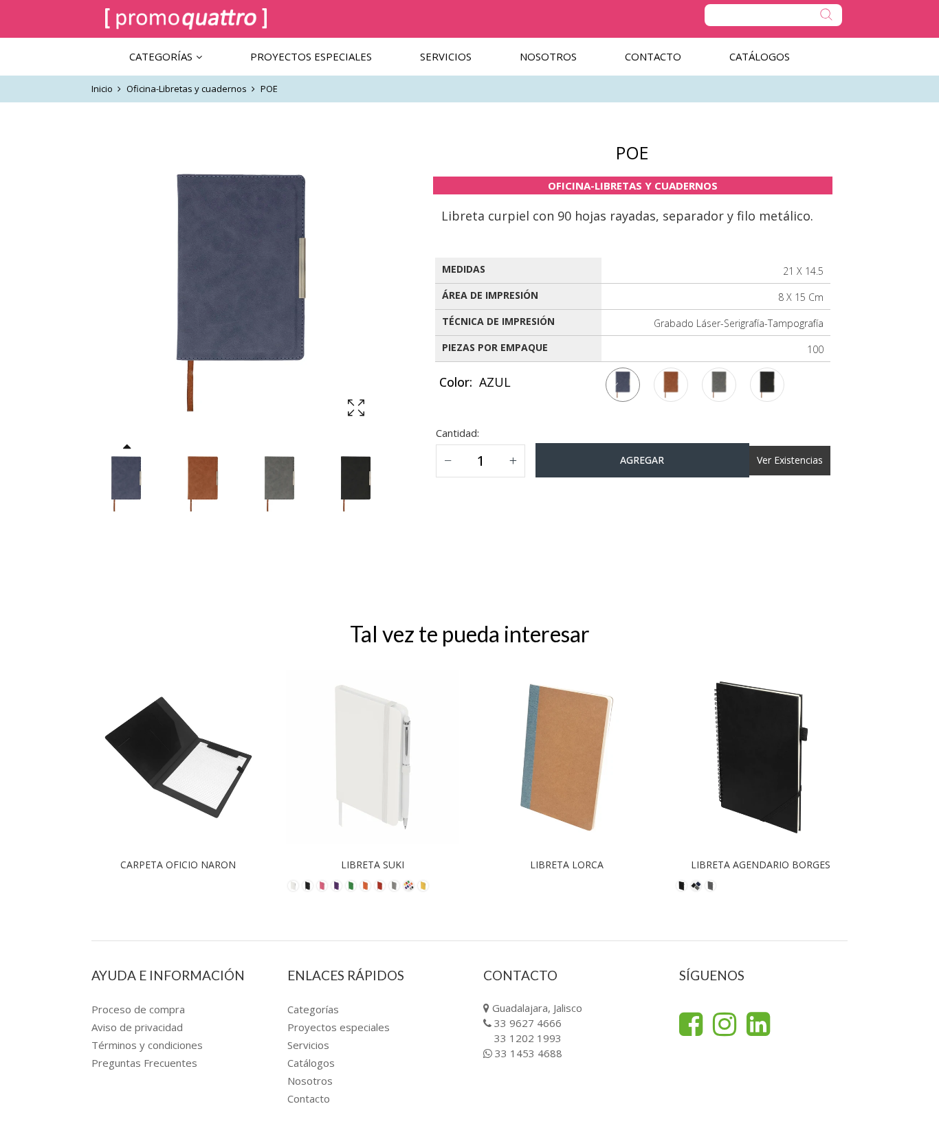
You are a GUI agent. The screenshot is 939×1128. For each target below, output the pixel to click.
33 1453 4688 (528, 1053)
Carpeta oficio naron (178, 864)
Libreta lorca (567, 864)
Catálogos (311, 1063)
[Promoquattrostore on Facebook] (691, 1024)
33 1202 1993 (528, 1038)
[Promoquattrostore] (186, 19)
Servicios (308, 1045)
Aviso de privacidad (137, 1027)
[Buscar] (773, 15)
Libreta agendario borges (760, 864)
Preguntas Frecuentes (144, 1063)
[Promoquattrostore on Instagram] (724, 1024)
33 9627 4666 (528, 1023)
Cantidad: (457, 433)
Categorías (313, 1009)
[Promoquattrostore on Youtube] (758, 1024)
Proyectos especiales (338, 1027)
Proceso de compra (138, 1009)
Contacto (308, 1098)
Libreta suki (372, 864)
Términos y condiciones (147, 1045)
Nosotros (310, 1080)
